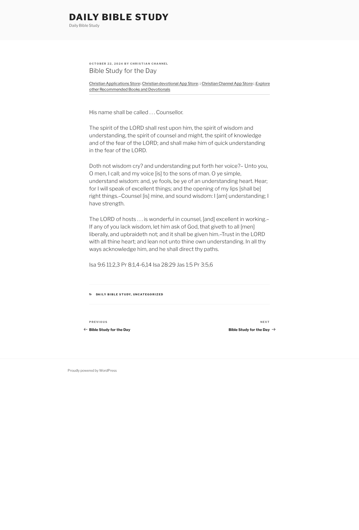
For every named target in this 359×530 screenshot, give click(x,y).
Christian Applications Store (114, 83)
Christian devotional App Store (170, 83)
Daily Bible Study (119, 17)
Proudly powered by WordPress (92, 370)
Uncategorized (148, 294)
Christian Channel (149, 63)
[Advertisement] (146, 455)
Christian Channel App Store (227, 83)
